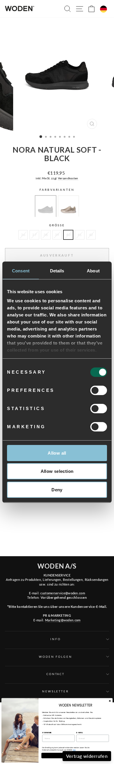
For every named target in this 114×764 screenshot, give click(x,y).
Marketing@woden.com (63, 620)
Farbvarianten (56, 189)
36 (23, 234)
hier (74, 750)
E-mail (79, 732)
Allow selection (57, 471)
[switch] (98, 390)
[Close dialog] (109, 701)
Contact (55, 674)
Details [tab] (57, 270)
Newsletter (55, 691)
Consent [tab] (21, 270)
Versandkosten (68, 178)
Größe (57, 225)
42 (91, 234)
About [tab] (93, 270)
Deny (57, 489)
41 (79, 234)
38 (46, 234)
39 (57, 234)
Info (55, 639)
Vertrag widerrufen (87, 756)
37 (34, 234)
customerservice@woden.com (62, 593)
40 (68, 234)
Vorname (46, 732)
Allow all (57, 453)
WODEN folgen (55, 656)
